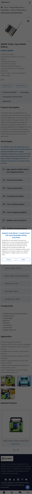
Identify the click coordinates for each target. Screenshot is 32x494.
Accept (8, 259)
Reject (23, 259)
